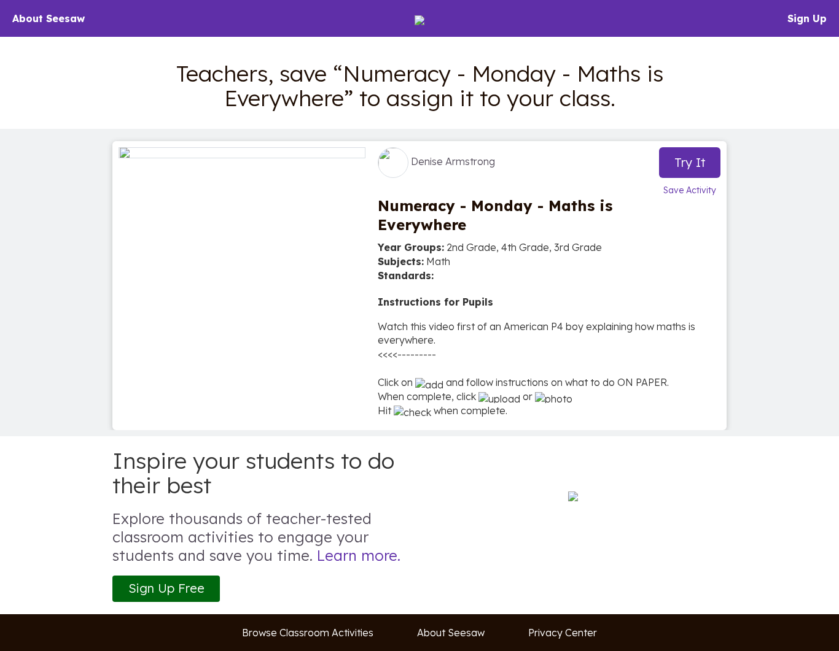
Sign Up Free (166, 588)
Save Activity (689, 190)
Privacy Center (562, 632)
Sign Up (807, 18)
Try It (690, 162)
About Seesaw (48, 18)
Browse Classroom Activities (307, 632)
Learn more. (358, 555)
